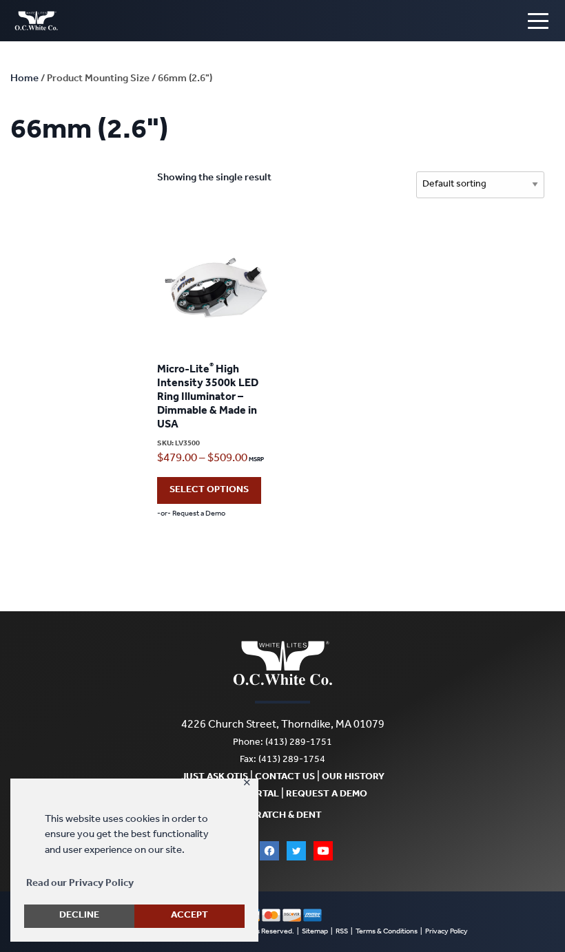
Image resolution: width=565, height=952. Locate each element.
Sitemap (315, 932)
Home (24, 79)
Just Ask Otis (214, 778)
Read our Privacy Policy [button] (80, 884)
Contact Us (285, 778)
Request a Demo (326, 795)
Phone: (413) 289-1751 (282, 743)
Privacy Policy (446, 932)
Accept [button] (189, 916)
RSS (342, 932)
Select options (209, 491)
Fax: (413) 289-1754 (282, 760)
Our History (353, 778)
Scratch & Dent (282, 816)
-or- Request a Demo (191, 514)
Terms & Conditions (387, 932)
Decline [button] (79, 916)
